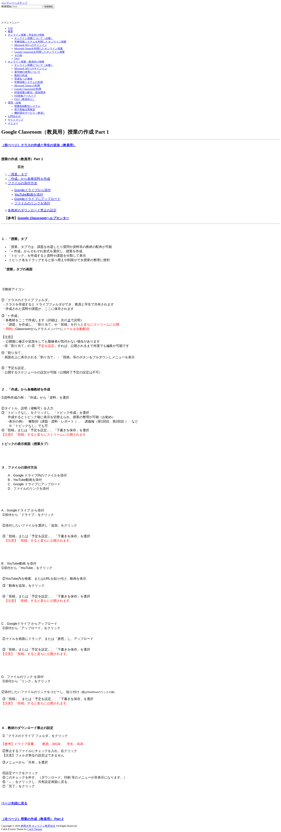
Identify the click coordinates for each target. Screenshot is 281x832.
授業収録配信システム (27, 106)
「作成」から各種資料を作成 (29, 178)
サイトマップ (15, 119)
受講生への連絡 (23, 78)
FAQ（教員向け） (24, 99)
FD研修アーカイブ (25, 95)
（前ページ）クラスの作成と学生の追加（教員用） (38, 145)
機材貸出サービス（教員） (30, 113)
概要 (10, 31)
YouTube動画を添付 (28, 194)
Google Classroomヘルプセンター (43, 218)
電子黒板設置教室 (24, 109)
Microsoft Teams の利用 (27, 85)
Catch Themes (34, 829)
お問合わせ (14, 116)
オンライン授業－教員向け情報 (26, 61)
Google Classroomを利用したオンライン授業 (39, 52)
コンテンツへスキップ (14, 2)
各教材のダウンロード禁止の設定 (32, 210)
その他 (18, 55)
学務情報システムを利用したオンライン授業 (40, 41)
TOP (10, 28)
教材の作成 (20, 75)
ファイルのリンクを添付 (32, 203)
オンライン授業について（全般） (33, 38)
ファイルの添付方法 (22, 183)
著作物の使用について (27, 72)
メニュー (13, 123)
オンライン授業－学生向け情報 (26, 34)
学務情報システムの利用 (28, 82)
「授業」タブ (17, 174)
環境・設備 (14, 102)
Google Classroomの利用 (27, 89)
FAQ (17, 58)
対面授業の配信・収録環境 (30, 92)
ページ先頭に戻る (14, 803)
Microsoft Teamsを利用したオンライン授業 (38, 48)
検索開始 (6, 6)
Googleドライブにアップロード (37, 199)
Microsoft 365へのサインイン (30, 45)
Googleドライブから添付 (32, 190)
